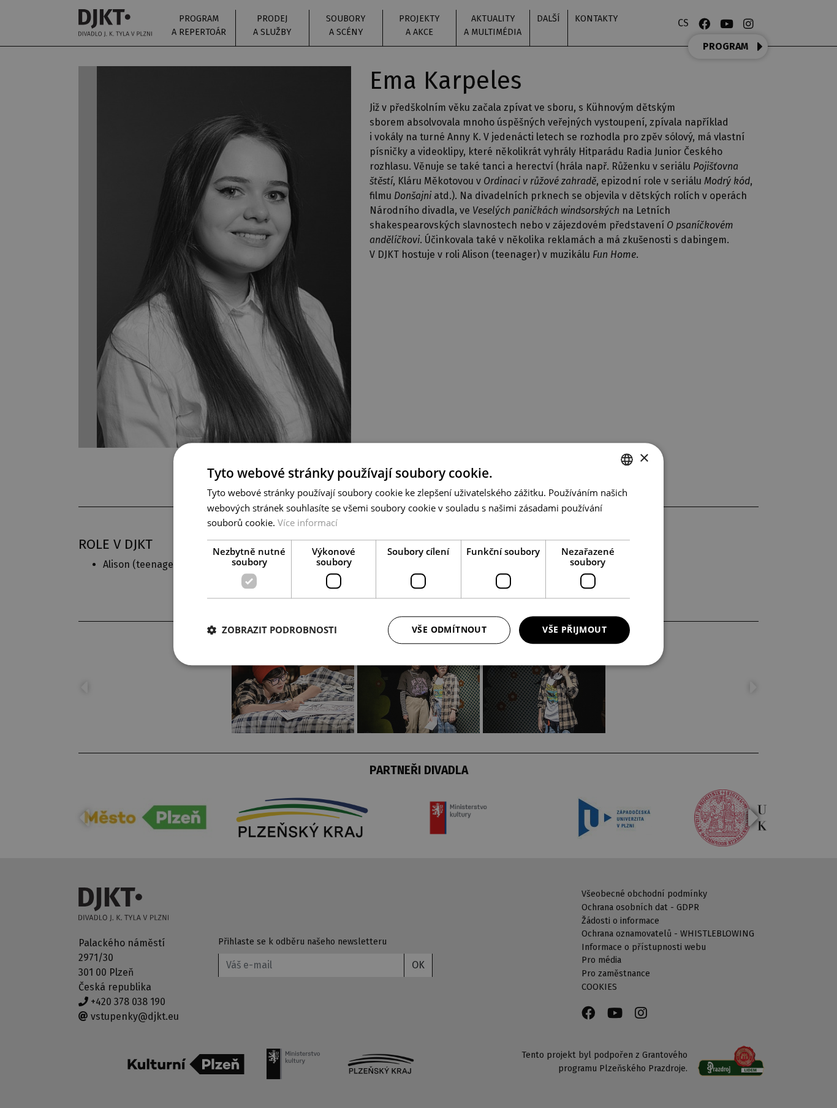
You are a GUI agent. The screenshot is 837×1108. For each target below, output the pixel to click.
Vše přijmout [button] (574, 629)
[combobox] (627, 459)
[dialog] (418, 554)
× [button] (643, 458)
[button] (272, 630)
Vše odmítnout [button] (449, 629)
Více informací (308, 523)
